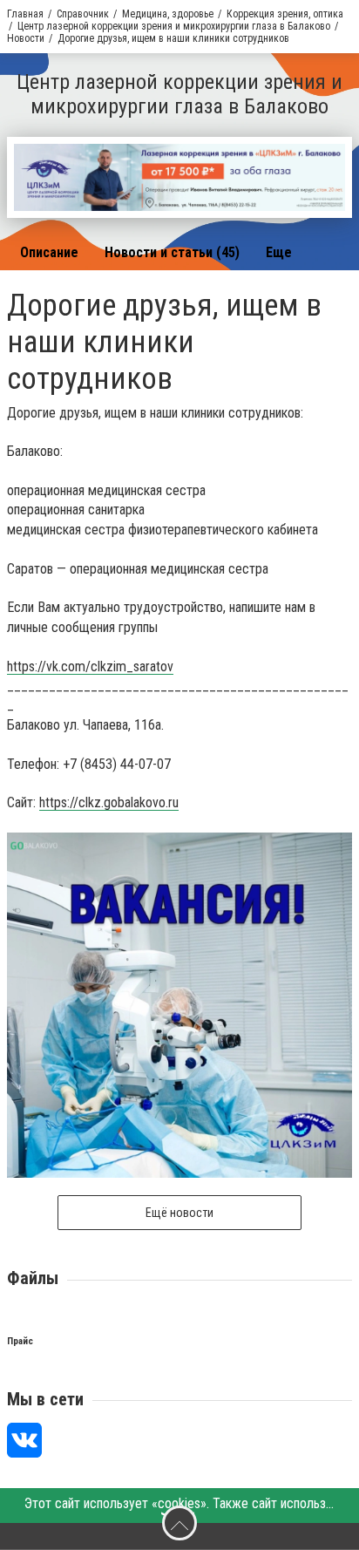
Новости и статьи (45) (172, 252)
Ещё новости (179, 1213)
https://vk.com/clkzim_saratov (90, 666)
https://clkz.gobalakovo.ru (109, 802)
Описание (49, 252)
